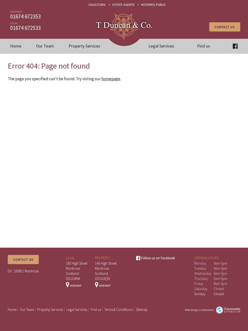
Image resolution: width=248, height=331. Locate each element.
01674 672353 (25, 16)
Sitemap (141, 309)
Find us (203, 46)
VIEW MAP (75, 285)
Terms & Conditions (118, 309)
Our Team (45, 46)
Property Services (84, 46)
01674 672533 (25, 27)
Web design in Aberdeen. (200, 310)
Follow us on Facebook (157, 258)
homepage (110, 78)
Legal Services (161, 46)
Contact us (225, 27)
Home (15, 46)
